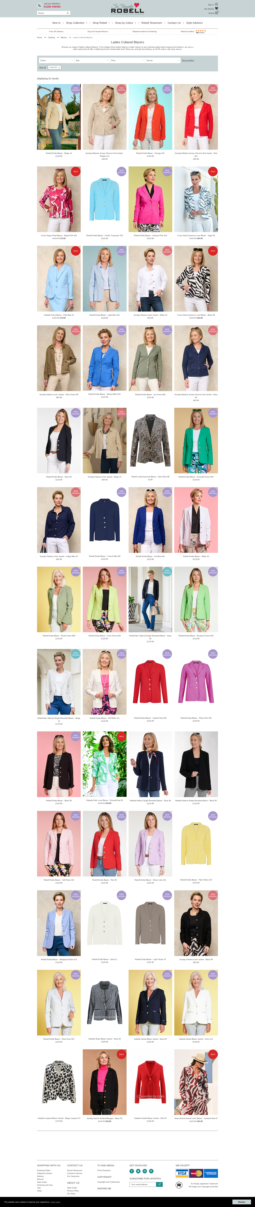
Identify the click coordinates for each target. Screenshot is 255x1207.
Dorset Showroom (74, 1170)
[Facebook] (131, 1171)
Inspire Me (104, 1188)
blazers (95, 47)
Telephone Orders (44, 1173)
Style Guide (42, 1182)
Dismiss (241, 1202)
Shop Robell (100, 22)
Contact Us (174, 22)
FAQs (39, 1191)
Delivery (40, 1176)
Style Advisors (194, 22)
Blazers (64, 37)
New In (56, 22)
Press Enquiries (103, 1170)
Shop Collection (75, 22)
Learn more (55, 1202)
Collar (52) (53, 67)
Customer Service (74, 1173)
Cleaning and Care (45, 1185)
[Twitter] (138, 1171)
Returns (40, 1179)
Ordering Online (43, 1170)
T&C (39, 1188)
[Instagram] (145, 1171)
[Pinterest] (151, 1171)
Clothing (51, 37)
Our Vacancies (73, 1176)
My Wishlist (209, 9)
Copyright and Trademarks (108, 1182)
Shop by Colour (124, 22)
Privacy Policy (73, 1191)
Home (39, 37)
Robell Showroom (151, 22)
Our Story (71, 1194)
